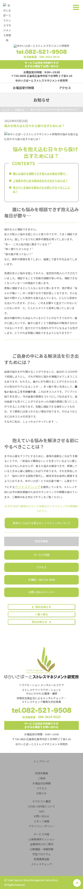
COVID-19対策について (41, 806)
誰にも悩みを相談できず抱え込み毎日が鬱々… (40, 173)
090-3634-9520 (49, 57)
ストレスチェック (41, 864)
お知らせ (41, 793)
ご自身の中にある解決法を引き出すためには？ (40, 181)
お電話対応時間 (41, 783)
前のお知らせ (43, 607)
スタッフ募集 (41, 821)
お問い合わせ (41, 816)
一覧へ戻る (41, 614)
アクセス (65, 88)
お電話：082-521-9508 (41, 579)
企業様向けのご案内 (41, 844)
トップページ (41, 761)
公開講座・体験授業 (41, 849)
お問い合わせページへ (41, 592)
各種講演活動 (41, 859)
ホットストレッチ (27, 486)
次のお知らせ (39, 622)
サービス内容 (41, 555)
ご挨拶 (42, 778)
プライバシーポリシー (41, 826)
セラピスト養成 (41, 801)
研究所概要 (41, 541)
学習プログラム (41, 854)
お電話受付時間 (23, 88)
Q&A (41, 811)
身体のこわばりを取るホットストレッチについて (41, 523)
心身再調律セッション (41, 839)
